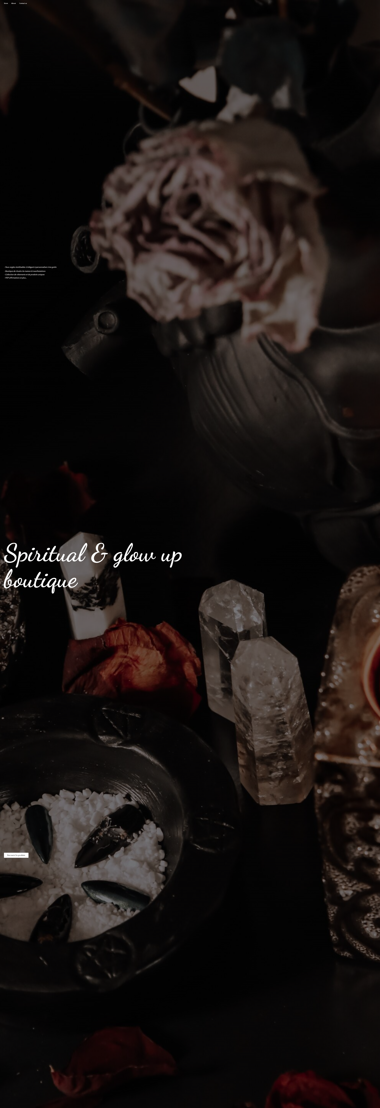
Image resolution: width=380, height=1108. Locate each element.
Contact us (23, 3)
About (13, 3)
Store (6, 3)
